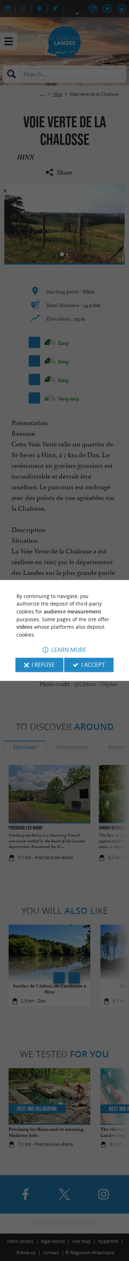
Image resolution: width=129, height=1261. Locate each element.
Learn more (68, 650)
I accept (93, 665)
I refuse (43, 665)
